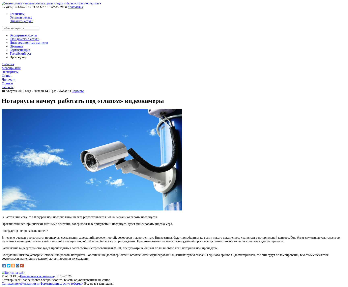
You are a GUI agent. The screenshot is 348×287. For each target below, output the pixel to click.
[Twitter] (8, 265)
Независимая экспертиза (37, 276)
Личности (9, 79)
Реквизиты (17, 14)
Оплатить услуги (21, 21)
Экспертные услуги (23, 35)
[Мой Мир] (17, 265)
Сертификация (20, 50)
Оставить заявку (21, 17)
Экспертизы (10, 72)
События (8, 64)
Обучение (16, 46)
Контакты (75, 7)
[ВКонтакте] (4, 265)
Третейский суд (20, 53)
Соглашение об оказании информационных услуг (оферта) (42, 283)
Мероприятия (11, 68)
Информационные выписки (29, 42)
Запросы (7, 87)
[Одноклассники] (13, 265)
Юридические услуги (24, 39)
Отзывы (7, 83)
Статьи (6, 75)
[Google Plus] (22, 265)
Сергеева (78, 91)
